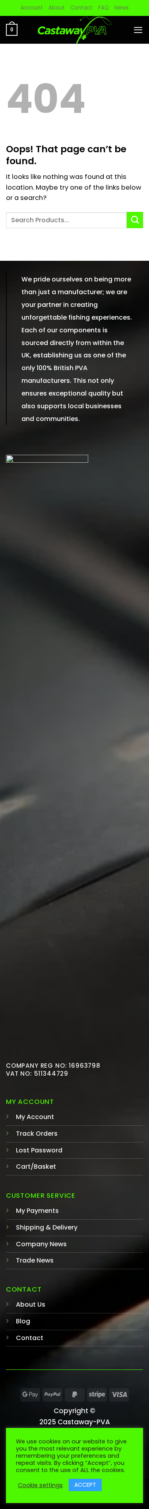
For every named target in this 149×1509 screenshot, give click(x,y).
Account (32, 8)
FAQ (103, 8)
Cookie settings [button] (40, 1485)
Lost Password (39, 1150)
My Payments (37, 1210)
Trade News (35, 1260)
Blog (23, 1321)
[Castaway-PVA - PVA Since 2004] (74, 30)
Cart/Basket (36, 1166)
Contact (81, 8)
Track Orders (37, 1133)
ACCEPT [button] (85, 1485)
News (121, 8)
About (56, 8)
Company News (41, 1244)
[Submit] (135, 220)
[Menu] (138, 30)
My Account (35, 1116)
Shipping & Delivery (46, 1227)
